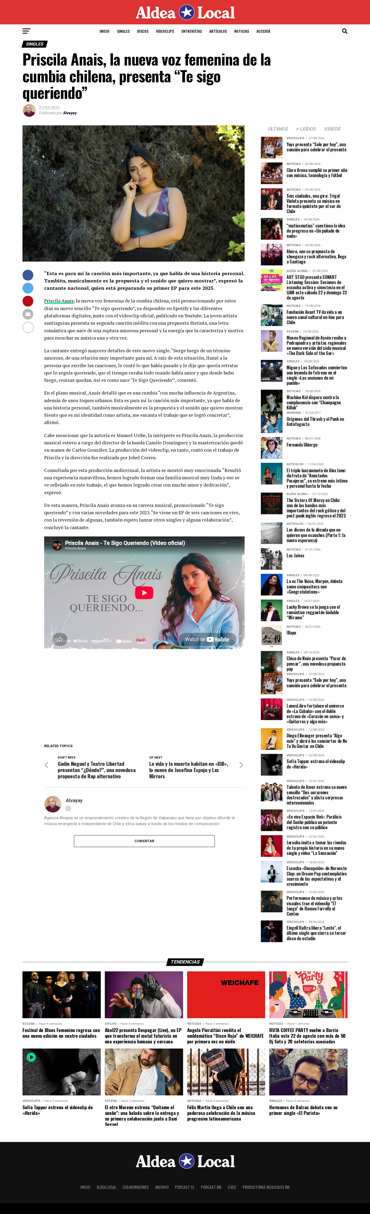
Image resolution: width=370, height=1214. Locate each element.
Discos (142, 31)
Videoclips (165, 31)
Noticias (241, 31)
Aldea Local (106, 1187)
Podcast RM (211, 1187)
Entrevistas (191, 31)
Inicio (104, 31)
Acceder (263, 31)
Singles (123, 31)
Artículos (218, 31)
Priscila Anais (59, 301)
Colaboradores (136, 1187)
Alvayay (70, 113)
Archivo (161, 1187)
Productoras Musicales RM (266, 1187)
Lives (232, 1187)
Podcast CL (184, 1187)
